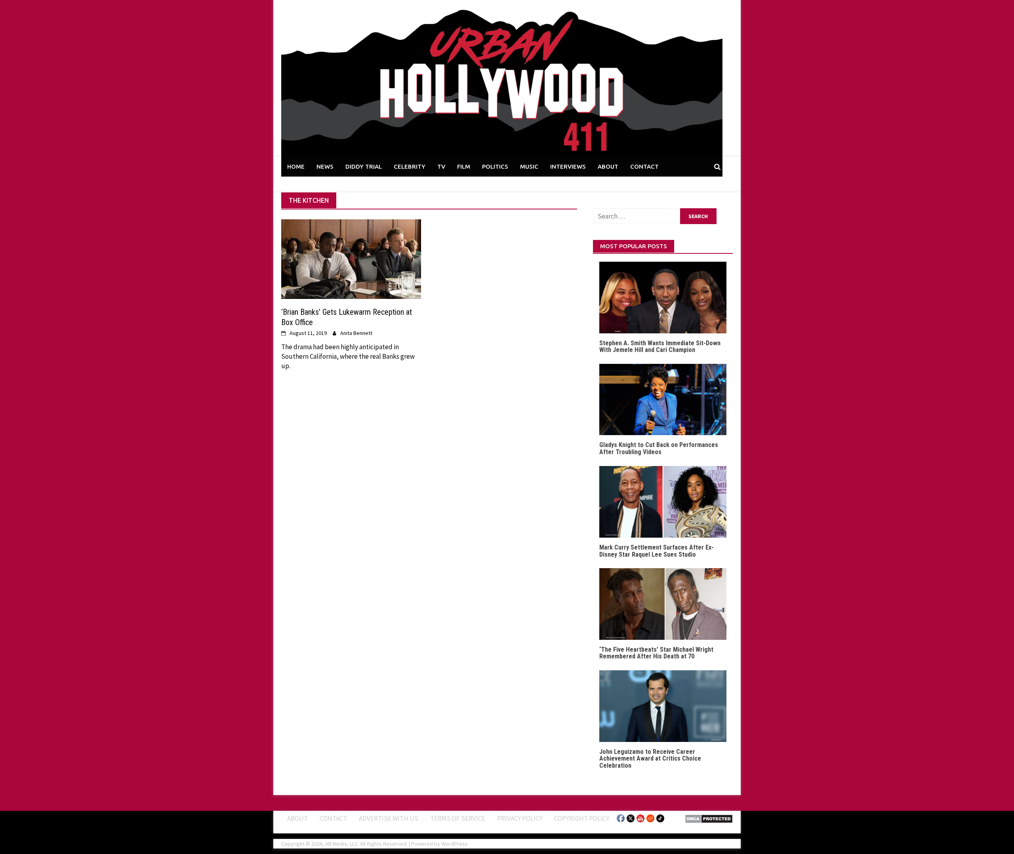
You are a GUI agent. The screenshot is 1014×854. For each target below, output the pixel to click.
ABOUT (608, 166)
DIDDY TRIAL (363, 166)
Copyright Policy (581, 818)
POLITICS (495, 166)
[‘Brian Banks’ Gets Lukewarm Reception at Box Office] (351, 258)
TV (441, 166)
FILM (463, 166)
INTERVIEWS (568, 166)
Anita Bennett (356, 333)
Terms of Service (457, 818)
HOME (296, 166)
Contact (333, 818)
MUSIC (529, 166)
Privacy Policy (519, 818)
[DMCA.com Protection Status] (709, 818)
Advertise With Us (388, 818)
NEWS (325, 166)
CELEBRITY (409, 166)
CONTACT (644, 166)
